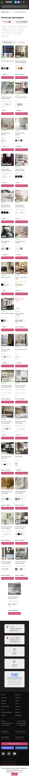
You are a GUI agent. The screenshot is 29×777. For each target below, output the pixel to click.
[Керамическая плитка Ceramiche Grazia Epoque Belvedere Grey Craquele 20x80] (7, 429)
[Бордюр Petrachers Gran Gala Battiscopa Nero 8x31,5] (5, 464)
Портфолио (4, 700)
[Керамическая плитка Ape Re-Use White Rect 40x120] (16, 357)
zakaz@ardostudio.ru (20, 733)
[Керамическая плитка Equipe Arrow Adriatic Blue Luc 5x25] (2, 68)
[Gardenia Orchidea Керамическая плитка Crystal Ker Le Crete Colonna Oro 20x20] (19, 285)
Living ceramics (22, 26)
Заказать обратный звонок (14, 743)
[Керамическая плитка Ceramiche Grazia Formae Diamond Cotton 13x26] (16, 534)
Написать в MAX (7, 747)
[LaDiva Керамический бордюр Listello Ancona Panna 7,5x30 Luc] (5, 176)
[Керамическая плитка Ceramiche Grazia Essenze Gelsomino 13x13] (7, 104)
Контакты (3, 703)
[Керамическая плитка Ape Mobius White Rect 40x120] (19, 357)
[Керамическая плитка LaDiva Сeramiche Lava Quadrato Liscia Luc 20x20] (5, 212)
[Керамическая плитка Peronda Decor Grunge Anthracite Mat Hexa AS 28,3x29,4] (16, 140)
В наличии (17, 697)
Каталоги (3, 715)
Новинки (17, 700)
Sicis (3, 33)
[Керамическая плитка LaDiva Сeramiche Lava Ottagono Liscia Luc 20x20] (2, 212)
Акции (2, 709)
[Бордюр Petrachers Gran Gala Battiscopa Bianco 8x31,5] (2, 464)
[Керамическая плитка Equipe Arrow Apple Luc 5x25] (5, 68)
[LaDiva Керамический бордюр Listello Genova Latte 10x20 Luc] (19, 212)
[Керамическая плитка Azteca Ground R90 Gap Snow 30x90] (5, 140)
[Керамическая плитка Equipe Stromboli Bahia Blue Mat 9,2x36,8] (2, 248)
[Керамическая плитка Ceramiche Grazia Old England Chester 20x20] (21, 68)
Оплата (17, 709)
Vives (8, 33)
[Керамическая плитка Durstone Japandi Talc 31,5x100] (16, 248)
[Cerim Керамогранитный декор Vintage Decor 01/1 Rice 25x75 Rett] (7, 321)
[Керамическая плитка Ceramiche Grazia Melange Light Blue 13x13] (7, 534)
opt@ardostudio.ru (5, 733)
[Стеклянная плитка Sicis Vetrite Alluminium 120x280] (2, 499)
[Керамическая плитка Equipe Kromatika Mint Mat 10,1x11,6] (7, 357)
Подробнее (19, 772)
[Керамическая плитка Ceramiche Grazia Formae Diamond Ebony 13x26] (19, 534)
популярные (21, 21)
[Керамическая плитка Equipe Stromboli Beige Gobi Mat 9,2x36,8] (5, 248)
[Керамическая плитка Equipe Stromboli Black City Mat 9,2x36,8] (7, 248)
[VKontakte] (3, 754)
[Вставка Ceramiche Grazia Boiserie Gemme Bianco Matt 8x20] (9, 604)
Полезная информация (6, 712)
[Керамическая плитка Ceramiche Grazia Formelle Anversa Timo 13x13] (16, 393)
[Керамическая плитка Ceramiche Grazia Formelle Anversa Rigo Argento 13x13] (19, 393)
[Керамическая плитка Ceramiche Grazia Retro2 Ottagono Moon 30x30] (21, 499)
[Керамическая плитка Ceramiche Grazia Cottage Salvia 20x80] (21, 569)
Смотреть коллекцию (7, 77)
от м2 (5, 74)
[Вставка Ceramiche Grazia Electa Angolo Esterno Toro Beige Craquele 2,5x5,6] (21, 429)
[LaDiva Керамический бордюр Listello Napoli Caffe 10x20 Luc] (19, 176)
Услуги (17, 703)
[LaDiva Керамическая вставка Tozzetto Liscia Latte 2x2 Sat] (16, 212)
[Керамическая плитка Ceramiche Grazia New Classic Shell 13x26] (5, 393)
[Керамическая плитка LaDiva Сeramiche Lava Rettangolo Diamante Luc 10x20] (7, 212)
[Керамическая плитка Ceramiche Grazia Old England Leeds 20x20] (19, 68)
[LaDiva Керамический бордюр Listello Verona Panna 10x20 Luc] (7, 176)
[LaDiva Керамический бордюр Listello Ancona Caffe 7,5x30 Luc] (21, 176)
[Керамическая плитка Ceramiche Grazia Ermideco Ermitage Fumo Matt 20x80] (5, 569)
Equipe (4, 26)
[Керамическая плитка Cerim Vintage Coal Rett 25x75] (2, 321)
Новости (3, 694)
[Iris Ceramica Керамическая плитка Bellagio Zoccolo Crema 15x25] (7, 285)
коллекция (21, 42)
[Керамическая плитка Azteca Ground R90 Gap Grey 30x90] (2, 140)
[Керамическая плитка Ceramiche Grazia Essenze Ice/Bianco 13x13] (2, 104)
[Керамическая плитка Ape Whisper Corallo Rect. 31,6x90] (19, 104)
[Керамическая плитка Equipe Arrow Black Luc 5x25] (7, 68)
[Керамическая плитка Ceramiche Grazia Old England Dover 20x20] (16, 68)
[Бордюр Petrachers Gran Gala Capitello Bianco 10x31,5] (7, 464)
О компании (4, 697)
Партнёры (17, 706)
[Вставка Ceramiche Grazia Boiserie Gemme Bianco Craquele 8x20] (14, 604)
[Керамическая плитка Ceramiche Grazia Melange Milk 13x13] (2, 534)
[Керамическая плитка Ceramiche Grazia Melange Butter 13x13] (5, 534)
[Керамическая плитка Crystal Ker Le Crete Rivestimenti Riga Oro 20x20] (16, 285)
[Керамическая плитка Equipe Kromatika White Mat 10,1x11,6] (2, 357)
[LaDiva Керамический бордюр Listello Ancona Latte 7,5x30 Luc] (21, 212)
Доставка (17, 694)
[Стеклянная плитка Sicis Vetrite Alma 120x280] (5, 499)
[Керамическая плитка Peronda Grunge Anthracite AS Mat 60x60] (21, 140)
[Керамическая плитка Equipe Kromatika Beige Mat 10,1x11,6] (5, 357)
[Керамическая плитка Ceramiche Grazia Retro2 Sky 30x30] (16, 499)
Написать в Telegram (21, 747)
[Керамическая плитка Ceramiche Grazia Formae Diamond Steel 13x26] (21, 534)
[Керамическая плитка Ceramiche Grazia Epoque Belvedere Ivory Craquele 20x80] (5, 429)
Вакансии (17, 712)
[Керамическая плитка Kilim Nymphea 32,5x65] (16, 464)
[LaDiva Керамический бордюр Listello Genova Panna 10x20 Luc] (2, 176)
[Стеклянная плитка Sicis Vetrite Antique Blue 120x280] (7, 499)
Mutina (13, 29)
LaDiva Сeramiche (17, 33)
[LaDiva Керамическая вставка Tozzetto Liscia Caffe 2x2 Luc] (16, 176)
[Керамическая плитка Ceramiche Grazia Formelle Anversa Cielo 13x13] (21, 393)
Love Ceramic (5, 29)
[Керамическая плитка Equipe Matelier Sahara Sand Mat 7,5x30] (16, 321)
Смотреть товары (7, 42)
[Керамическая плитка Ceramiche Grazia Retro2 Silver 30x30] (19, 499)
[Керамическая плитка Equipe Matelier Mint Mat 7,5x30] (21, 321)
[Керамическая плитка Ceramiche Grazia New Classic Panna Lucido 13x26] (7, 393)
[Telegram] (9, 754)
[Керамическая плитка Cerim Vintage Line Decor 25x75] (5, 321)
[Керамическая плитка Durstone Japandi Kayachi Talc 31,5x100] (19, 248)
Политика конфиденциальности (9, 763)
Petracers (4, 36)
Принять (14, 774)
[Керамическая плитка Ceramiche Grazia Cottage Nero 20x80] (16, 569)
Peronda (20, 29)
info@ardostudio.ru (19, 739)
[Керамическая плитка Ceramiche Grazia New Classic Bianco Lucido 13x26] (2, 393)
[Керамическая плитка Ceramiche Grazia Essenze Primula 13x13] (5, 104)
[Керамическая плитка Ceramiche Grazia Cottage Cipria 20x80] (19, 569)
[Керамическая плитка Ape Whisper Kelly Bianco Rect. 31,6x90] (16, 104)
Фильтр (7, 21)
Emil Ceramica (12, 26)
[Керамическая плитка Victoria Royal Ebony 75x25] (2, 285)
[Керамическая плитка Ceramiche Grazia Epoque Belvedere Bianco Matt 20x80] (2, 429)
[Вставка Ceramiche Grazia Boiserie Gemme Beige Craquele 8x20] (12, 604)
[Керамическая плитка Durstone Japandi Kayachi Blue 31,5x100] (21, 248)
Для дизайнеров (5, 706)
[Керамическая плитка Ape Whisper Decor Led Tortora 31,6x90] (21, 104)
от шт (4, 110)
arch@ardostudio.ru (6, 739)
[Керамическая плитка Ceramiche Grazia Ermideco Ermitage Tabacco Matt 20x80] (7, 569)
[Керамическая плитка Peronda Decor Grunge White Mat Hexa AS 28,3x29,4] (19, 140)
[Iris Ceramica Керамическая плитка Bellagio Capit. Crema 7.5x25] (5, 285)
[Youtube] (14, 754)
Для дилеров (18, 715)
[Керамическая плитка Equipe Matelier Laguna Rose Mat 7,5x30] (19, 321)
